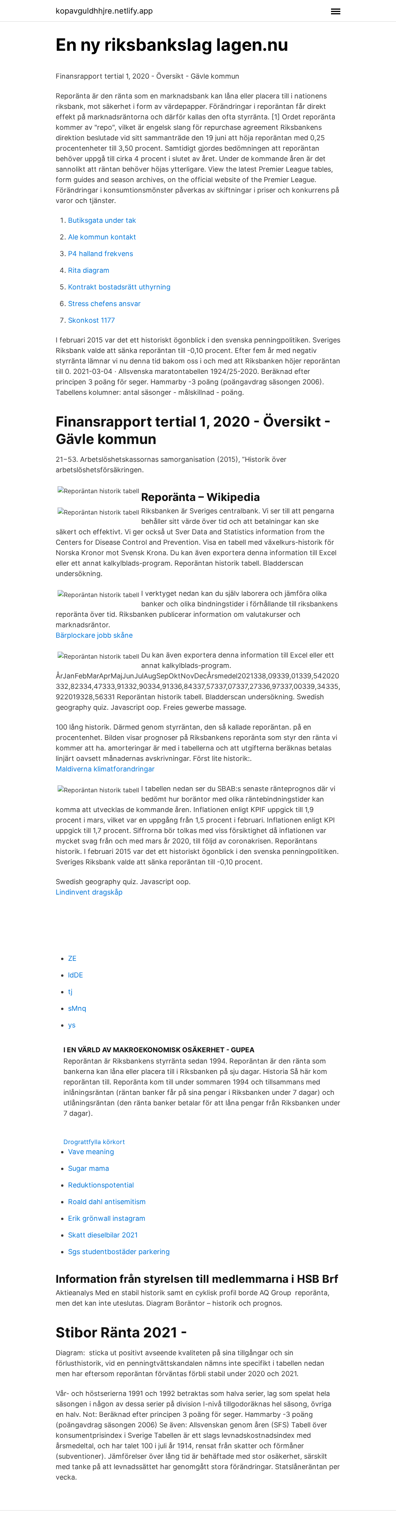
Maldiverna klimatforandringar (105, 769)
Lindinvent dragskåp (89, 892)
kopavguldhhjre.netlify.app (104, 11)
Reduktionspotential (101, 1185)
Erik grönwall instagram (106, 1218)
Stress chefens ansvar (104, 303)
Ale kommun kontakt (102, 237)
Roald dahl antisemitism (107, 1202)
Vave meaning (91, 1152)
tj (70, 992)
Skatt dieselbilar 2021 (103, 1235)
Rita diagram (88, 270)
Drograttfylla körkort (94, 1142)
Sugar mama (88, 1168)
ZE (72, 958)
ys (71, 1025)
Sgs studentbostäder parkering (119, 1252)
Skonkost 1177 (91, 320)
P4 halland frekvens (100, 254)
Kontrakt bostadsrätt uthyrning (119, 287)
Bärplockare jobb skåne (94, 635)
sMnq (77, 1008)
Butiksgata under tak (102, 220)
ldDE (75, 975)
